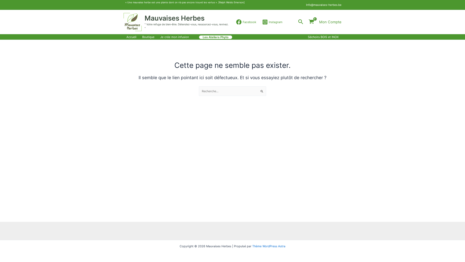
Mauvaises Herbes (175, 18)
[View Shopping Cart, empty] (311, 22)
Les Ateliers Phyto (216, 37)
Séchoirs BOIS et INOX (323, 37)
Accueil (131, 37)
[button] (300, 22)
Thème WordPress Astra (268, 246)
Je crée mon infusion (174, 37)
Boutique (148, 37)
